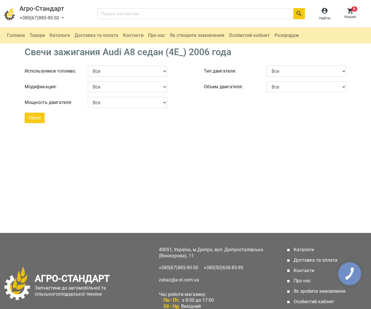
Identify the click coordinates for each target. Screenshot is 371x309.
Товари (37, 35)
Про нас (156, 35)
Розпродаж (286, 35)
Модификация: (41, 86)
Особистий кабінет (249, 35)
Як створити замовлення (197, 35)
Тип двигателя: (220, 71)
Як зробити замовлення (318, 291)
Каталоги (60, 35)
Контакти (133, 35)
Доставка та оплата (96, 35)
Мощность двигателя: (48, 102)
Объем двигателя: (223, 86)
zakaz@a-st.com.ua (179, 280)
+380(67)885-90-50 (40, 18)
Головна (16, 35)
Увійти (324, 18)
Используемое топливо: (50, 71)
